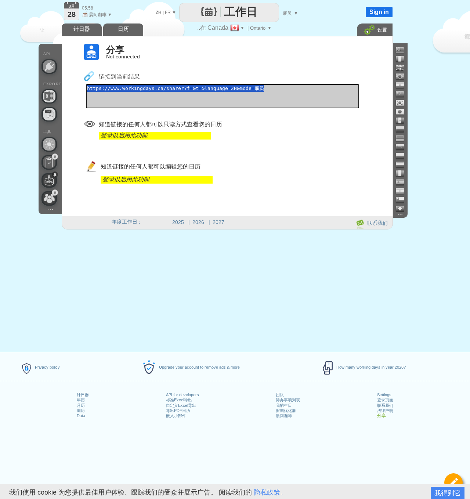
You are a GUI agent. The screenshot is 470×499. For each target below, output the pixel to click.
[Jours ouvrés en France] (402, 58)
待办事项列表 (288, 400)
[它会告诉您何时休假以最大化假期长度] (49, 144)
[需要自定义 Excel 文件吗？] (49, 96)
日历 (123, 29)
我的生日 (284, 405)
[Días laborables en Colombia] (402, 129)
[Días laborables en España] (402, 182)
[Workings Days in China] (402, 94)
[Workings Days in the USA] (402, 50)
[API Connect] (49, 66)
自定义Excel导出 (181, 405)
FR (168, 12)
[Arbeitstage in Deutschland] (402, 138)
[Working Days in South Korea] (402, 102)
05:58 (87, 8)
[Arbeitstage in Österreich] (402, 164)
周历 (81, 410)
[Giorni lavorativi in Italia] (402, 173)
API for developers (182, 395)
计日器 (83, 395)
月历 (81, 405)
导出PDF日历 (178, 410)
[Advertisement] (227, 289)
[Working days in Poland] (402, 155)
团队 (280, 395)
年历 (81, 400)
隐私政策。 (270, 492)
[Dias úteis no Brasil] (402, 76)
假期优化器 (286, 410)
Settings (384, 395)
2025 (178, 222)
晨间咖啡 (284, 415)
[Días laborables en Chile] (402, 199)
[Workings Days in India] (402, 85)
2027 (218, 222)
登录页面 (385, 400)
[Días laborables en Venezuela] (402, 146)
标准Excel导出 (179, 400)
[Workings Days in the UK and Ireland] (402, 67)
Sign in (379, 12)
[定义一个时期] (453, 482)
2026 (198, 222)
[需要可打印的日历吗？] (49, 114)
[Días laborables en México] (402, 120)
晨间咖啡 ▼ (97, 14)
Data (81, 415)
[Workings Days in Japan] (402, 111)
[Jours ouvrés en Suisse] (402, 208)
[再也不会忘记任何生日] (49, 180)
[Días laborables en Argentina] (402, 191)
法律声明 (385, 410)
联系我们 (385, 405)
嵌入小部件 (176, 415)
